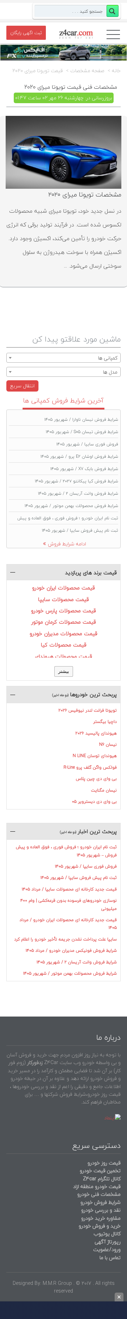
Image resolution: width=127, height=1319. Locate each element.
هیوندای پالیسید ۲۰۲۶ (96, 733)
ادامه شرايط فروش (67, 543)
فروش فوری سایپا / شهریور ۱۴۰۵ (87, 444)
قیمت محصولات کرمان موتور (63, 621)
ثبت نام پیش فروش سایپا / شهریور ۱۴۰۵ (80, 530)
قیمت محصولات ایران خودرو (63, 587)
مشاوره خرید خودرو (100, 1218)
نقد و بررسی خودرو (101, 1210)
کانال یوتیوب (106, 1233)
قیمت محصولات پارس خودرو (63, 610)
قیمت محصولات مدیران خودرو (63, 633)
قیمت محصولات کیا (63, 644)
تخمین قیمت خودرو (100, 1170)
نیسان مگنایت (104, 790)
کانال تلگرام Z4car (102, 1178)
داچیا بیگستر (105, 721)
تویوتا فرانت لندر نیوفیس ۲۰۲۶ (88, 710)
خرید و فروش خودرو (99, 1225)
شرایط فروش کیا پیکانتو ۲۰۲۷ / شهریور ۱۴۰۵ (76, 481)
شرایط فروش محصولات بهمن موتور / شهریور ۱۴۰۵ (71, 506)
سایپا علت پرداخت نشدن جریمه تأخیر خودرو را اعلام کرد (65, 939)
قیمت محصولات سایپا (63, 599)
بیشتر (63, 671)
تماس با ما (110, 1257)
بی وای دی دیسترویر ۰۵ (94, 801)
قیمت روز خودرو (104, 1162)
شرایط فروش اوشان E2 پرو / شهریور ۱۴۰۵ (79, 456)
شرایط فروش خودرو (100, 1202)
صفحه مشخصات (87, 71)
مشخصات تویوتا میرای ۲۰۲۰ (84, 194)
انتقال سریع (22, 385)
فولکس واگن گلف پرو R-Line (90, 767)
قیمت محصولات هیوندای (63, 656)
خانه (116, 71)
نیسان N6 (108, 744)
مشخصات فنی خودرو (98, 1194)
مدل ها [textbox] (110, 372)
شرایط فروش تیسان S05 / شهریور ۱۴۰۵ (82, 432)
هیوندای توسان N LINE (95, 755)
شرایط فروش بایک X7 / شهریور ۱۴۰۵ (84, 469)
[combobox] (63, 358)
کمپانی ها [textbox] (107, 358)
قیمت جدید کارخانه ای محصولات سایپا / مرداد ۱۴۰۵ (69, 889)
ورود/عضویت (107, 1249)
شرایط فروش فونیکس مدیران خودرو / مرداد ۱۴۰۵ (71, 950)
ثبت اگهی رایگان (26, 33)
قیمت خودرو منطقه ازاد (97, 1186)
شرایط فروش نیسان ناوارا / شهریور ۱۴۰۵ (81, 419)
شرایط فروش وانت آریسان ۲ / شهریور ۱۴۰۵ (78, 493)
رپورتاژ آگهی (108, 1241)
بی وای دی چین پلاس (96, 778)
